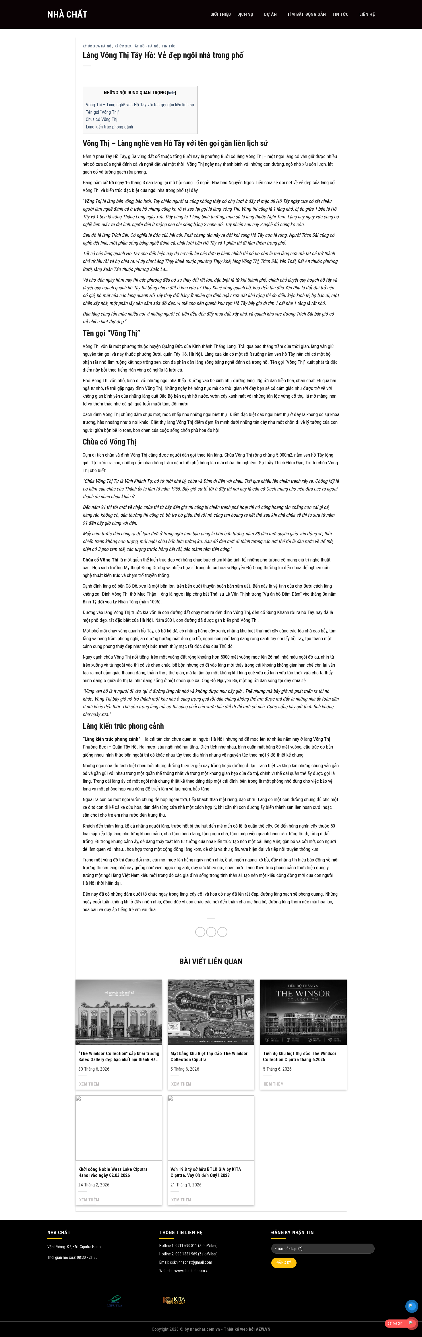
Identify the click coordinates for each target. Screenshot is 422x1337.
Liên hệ (367, 14)
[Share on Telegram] (222, 932)
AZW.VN (263, 1329)
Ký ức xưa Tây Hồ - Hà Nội (137, 46)
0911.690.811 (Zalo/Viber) (196, 1245)
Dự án (270, 14)
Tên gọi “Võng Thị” (102, 112)
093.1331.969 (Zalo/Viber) (196, 1254)
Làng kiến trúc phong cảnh (109, 127)
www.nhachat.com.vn (192, 1270)
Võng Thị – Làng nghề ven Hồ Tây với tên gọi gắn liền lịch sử (140, 104)
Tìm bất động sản (306, 14)
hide (171, 93)
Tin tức (340, 14)
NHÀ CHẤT (67, 14)
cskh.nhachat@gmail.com (191, 1262)
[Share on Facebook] (200, 932)
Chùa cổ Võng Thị (101, 119)
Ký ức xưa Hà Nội (98, 46)
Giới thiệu (220, 14)
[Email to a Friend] (211, 932)
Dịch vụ (245, 14)
